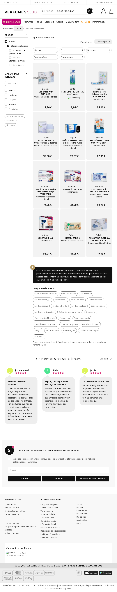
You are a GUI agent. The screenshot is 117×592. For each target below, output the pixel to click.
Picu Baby (13, 109)
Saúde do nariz (77, 299)
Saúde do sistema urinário (70, 312)
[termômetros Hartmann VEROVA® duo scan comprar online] (72, 199)
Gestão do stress (97, 306)
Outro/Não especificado (92, 478)
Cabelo (59, 21)
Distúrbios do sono (90, 324)
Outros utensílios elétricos (17, 59)
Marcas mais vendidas (12, 75)
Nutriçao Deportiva (15, 116)
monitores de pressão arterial (17, 52)
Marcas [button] (37, 50)
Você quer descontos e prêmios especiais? (58, 565)
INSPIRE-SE (47, 11)
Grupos (9, 35)
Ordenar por (102, 41)
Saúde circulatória (82, 318)
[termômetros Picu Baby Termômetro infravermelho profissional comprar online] (99, 101)
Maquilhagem (72, 21)
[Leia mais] (32, 461)
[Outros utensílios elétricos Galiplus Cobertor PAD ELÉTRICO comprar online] (45, 101)
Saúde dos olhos (78, 306)
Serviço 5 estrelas (71, 2)
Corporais (49, 21)
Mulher (24, 478)
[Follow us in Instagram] (79, 572)
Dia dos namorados (81, 509)
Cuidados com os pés (89, 330)
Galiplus (12, 99)
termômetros (19, 65)
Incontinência (61, 299)
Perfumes (28, 21)
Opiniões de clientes (49, 507)
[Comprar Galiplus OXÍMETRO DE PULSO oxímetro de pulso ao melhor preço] (72, 127)
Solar (87, 21)
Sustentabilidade (48, 514)
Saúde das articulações (44, 312)
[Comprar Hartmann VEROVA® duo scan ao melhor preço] (72, 176)
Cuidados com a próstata (45, 324)
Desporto (11, 125)
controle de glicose (69, 324)
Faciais (38, 21)
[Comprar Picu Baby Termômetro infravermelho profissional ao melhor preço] (99, 78)
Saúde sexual (86, 293)
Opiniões (58, 359)
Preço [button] (63, 50)
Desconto (91, 50)
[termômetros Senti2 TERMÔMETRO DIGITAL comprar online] (72, 101)
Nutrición (10, 120)
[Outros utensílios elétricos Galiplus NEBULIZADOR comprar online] (72, 247)
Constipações (69, 330)
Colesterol (90, 312)
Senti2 (12, 90)
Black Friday (81, 520)
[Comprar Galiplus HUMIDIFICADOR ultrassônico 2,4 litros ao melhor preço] (46, 127)
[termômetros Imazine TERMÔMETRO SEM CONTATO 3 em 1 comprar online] (99, 150)
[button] (23, 519)
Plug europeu (67, 57)
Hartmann (13, 95)
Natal (78, 523)
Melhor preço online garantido (43, 3)
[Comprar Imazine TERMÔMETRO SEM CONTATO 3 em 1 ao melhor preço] (99, 127)
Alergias (37, 330)
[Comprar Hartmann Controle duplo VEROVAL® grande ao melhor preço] (99, 176)
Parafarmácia (99, 21)
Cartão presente (12, 514)
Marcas (18, 28)
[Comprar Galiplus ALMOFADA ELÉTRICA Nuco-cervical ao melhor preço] (99, 224)
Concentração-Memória (44, 318)
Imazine (12, 104)
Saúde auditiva (52, 330)
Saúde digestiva (41, 306)
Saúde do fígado (60, 306)
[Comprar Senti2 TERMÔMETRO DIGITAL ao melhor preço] (72, 78)
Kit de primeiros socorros (45, 293)
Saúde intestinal (95, 299)
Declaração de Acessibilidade (53, 531)
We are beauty (47, 511)
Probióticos (65, 318)
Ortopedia (39, 336)
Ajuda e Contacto (12, 2)
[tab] (45, 50)
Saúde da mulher (68, 293)
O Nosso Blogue (12, 523)
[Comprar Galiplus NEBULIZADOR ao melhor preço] (72, 224)
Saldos (79, 504)
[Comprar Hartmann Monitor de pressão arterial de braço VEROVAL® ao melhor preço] (46, 176)
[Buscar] (89, 11)
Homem (59, 478)
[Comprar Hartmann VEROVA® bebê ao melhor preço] (46, 224)
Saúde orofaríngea (42, 299)
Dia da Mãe (81, 517)
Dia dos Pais (81, 513)
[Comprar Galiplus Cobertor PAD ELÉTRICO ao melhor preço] (46, 78)
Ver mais (104, 358)
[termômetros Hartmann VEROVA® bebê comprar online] (45, 247)
